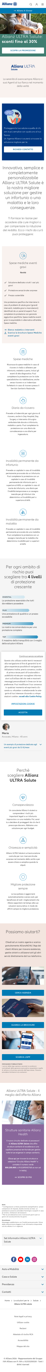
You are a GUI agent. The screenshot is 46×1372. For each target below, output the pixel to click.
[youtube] (20, 1258)
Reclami (23, 1328)
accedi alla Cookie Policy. (30, 696)
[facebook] (13, 1258)
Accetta (23, 712)
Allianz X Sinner (24, 10)
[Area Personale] (36, 4)
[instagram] (33, 1258)
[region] (23, 686)
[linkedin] (26, 1258)
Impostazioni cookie (23, 704)
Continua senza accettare (31, 656)
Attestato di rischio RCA (23, 1334)
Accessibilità (23, 1340)
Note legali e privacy (23, 1316)
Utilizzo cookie (23, 1322)
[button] (30, 4)
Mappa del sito (23, 1346)
